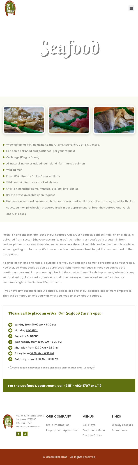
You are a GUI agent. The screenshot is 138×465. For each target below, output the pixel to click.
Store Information (58, 425)
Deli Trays (88, 425)
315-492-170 (23, 422)
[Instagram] (25, 434)
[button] (131, 8)
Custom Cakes (92, 435)
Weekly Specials (122, 425)
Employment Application (62, 430)
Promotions (119, 430)
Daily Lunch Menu (93, 430)
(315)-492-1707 (77, 385)
